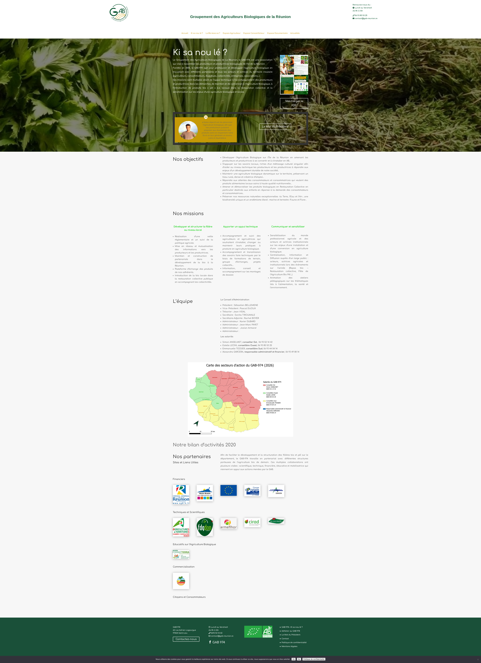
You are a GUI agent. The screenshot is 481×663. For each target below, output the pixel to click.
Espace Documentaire (277, 33)
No (299, 659)
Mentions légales (289, 646)
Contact (285, 639)
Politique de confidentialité (294, 642)
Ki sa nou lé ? (197, 33)
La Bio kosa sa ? (213, 33)
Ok (293, 659)
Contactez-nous (186, 639)
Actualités (295, 33)
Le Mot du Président (275, 126)
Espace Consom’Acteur (254, 33)
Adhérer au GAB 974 (291, 631)
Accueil (185, 33)
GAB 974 (218, 642)
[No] (478, 659)
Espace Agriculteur (232, 33)
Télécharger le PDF (294, 103)
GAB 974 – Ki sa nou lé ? (292, 627)
